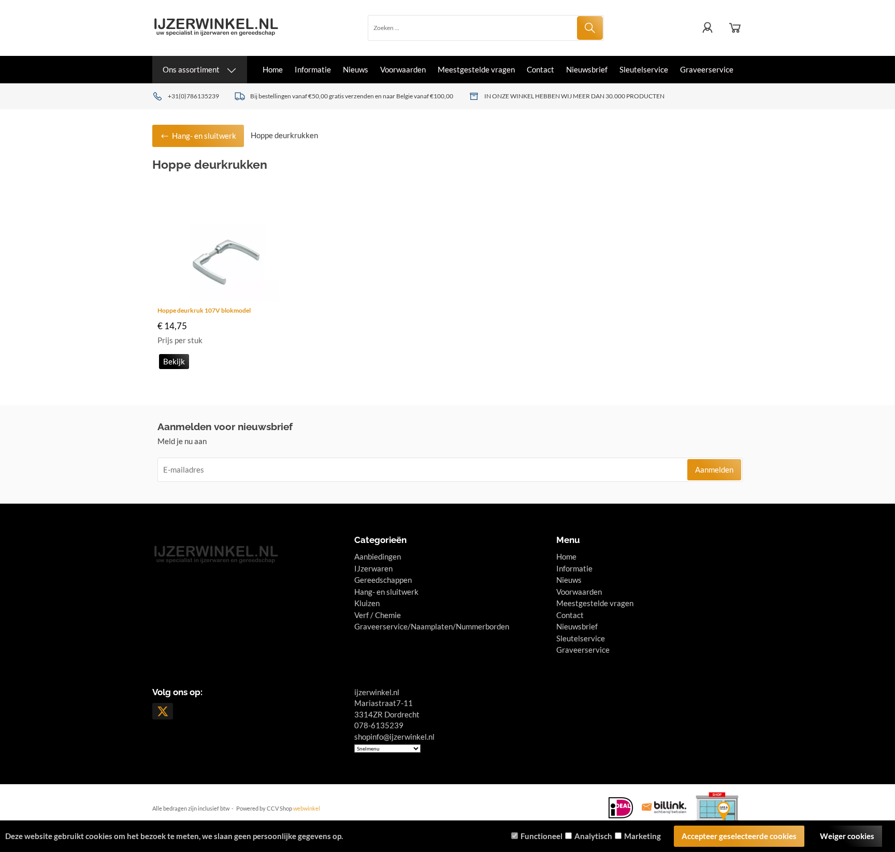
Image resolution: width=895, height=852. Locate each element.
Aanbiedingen (377, 556)
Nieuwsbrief (587, 69)
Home (273, 69)
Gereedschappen (383, 579)
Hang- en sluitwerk (386, 591)
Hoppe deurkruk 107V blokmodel (204, 310)
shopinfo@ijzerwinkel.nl (394, 736)
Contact (540, 69)
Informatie (313, 69)
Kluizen (367, 603)
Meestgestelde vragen (476, 69)
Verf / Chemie (377, 615)
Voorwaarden (403, 69)
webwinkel (306, 808)
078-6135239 (378, 725)
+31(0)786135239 (193, 96)
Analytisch (593, 836)
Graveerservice (706, 69)
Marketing (642, 836)
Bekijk (174, 361)
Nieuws (355, 69)
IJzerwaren (373, 568)
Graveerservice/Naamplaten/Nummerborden (431, 626)
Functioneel (541, 836)
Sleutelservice (643, 69)
